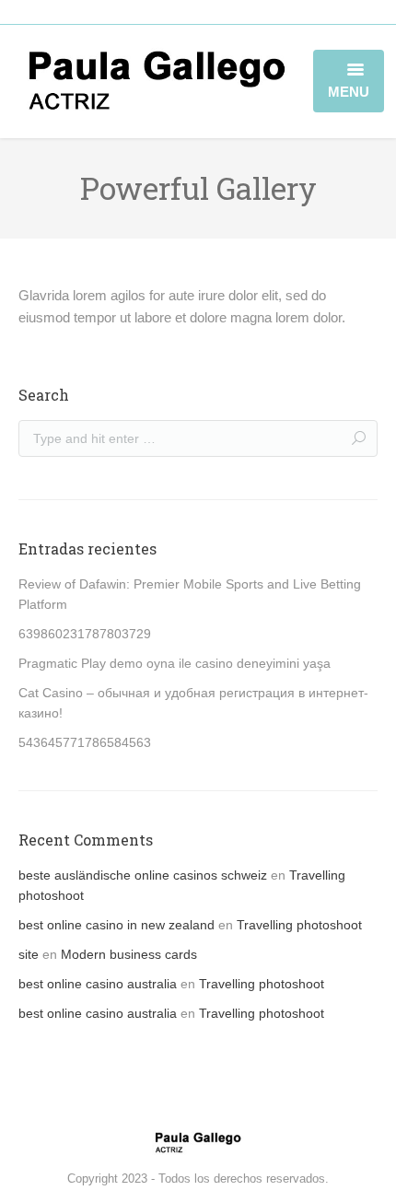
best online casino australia (97, 983)
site (28, 954)
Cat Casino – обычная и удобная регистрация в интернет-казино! (193, 702)
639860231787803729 (84, 633)
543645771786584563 (84, 742)
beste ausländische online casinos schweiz (142, 875)
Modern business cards (129, 954)
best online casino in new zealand (116, 924)
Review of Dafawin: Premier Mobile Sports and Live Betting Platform (189, 594)
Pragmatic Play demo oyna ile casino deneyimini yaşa (174, 663)
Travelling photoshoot (299, 924)
